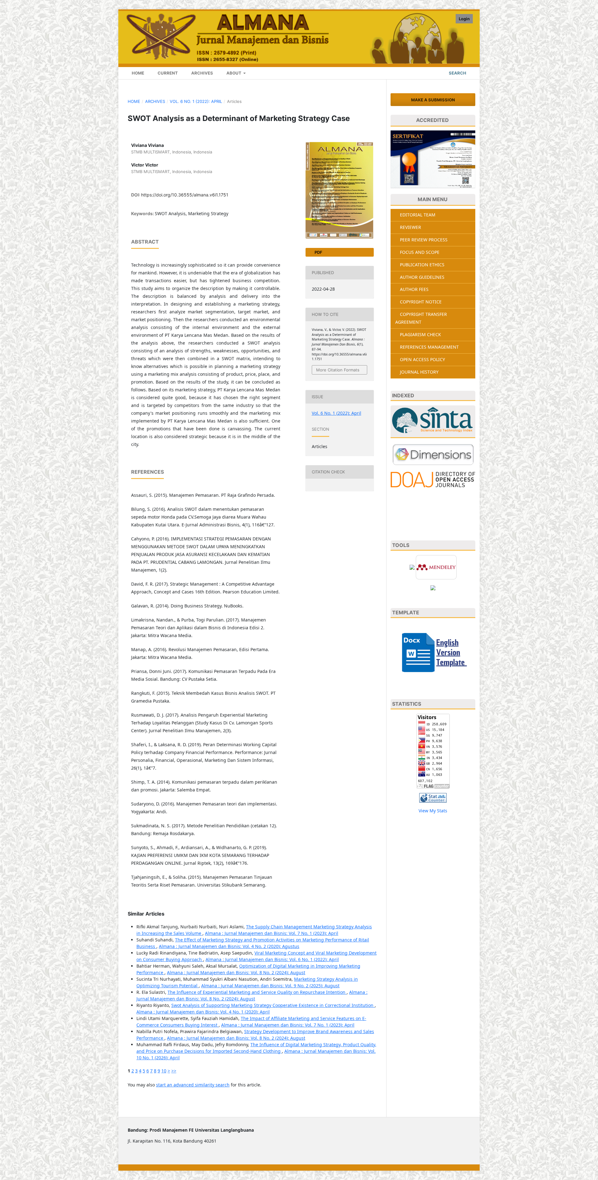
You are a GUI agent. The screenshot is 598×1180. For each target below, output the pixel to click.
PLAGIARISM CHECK (420, 334)
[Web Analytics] (433, 797)
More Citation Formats (337, 369)
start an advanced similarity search (193, 1085)
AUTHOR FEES (414, 289)
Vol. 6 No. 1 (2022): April (196, 101)
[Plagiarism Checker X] (412, 566)
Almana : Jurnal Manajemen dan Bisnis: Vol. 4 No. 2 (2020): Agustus (229, 946)
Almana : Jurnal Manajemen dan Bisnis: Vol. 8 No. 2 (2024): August (236, 972)
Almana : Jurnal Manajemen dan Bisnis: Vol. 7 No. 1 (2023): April (271, 933)
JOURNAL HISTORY (419, 372)
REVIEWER (410, 227)
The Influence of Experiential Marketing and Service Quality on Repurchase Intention (257, 992)
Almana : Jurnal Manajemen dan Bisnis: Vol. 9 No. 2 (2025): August (270, 986)
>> (173, 1071)
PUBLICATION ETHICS (422, 265)
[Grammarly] (432, 587)
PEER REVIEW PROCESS (424, 240)
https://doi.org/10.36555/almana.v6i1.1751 (184, 194)
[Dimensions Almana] (433, 454)
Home (137, 72)
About (233, 72)
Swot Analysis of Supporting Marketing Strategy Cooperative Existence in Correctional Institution (273, 1005)
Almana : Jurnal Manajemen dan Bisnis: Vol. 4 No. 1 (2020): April (203, 1012)
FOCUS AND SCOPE (419, 252)
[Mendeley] (436, 566)
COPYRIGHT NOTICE (421, 302)
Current (167, 72)
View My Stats (433, 811)
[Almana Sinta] (433, 421)
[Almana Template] (433, 652)
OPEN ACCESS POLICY (422, 359)
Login (464, 18)
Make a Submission (433, 99)
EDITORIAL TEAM (417, 215)
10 (163, 1071)
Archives (201, 72)
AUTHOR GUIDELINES (422, 277)
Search (457, 72)
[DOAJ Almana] (433, 479)
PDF (318, 252)
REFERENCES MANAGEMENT (429, 347)
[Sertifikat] (433, 159)
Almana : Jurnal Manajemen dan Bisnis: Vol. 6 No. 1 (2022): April (272, 959)
